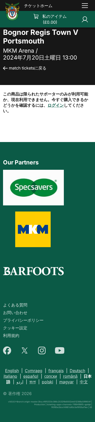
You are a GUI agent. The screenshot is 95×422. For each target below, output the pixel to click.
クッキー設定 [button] (15, 327)
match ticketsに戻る (27, 68)
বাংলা (32, 381)
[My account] (85, 19)
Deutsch (77, 370)
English (12, 370)
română (70, 376)
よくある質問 (15, 304)
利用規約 (11, 335)
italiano (10, 376)
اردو (19, 381)
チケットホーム (38, 5)
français (56, 370)
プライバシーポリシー (23, 320)
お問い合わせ (15, 312)
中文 (84, 381)
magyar (66, 381)
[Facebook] (7, 350)
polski (47, 381)
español (30, 376)
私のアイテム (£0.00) (54, 19)
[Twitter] (25, 350)
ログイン (56, 105)
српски (50, 376)
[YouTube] (59, 350)
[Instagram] (42, 350)
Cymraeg (33, 370)
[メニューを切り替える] (85, 5)
